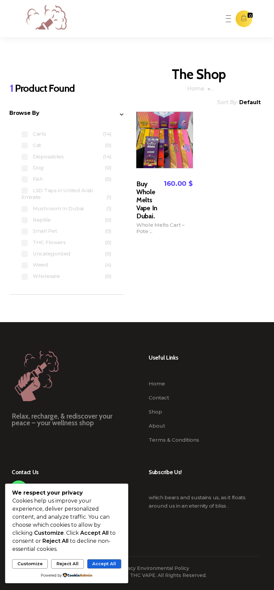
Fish (38, 179)
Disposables (48, 156)
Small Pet (45, 231)
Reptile (42, 220)
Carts (39, 134)
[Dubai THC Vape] (41, 17)
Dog (38, 167)
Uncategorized (52, 253)
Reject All (67, 563)
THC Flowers (49, 242)
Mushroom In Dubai (58, 208)
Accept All (104, 563)
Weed (40, 265)
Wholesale (46, 276)
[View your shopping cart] (244, 18)
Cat (37, 145)
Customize (30, 563)
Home (195, 88)
